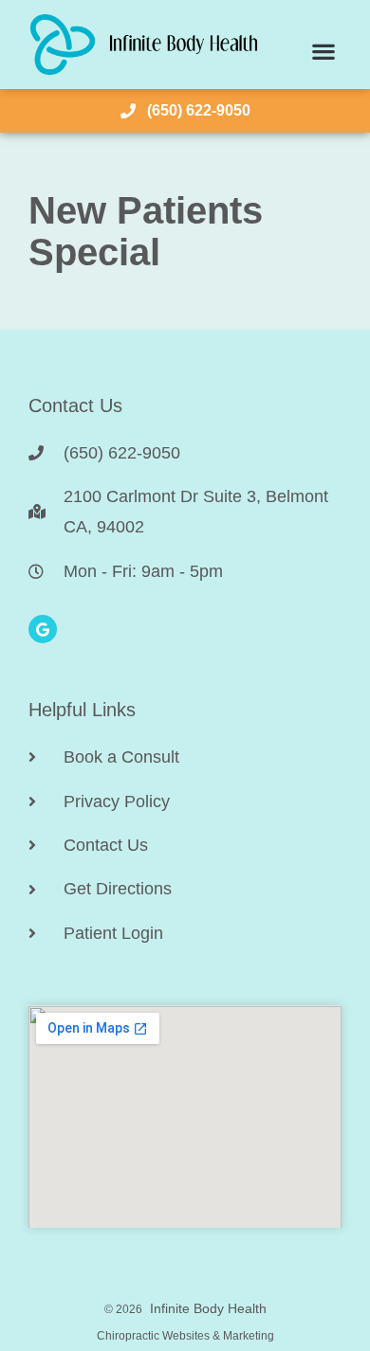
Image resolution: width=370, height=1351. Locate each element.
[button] (323, 51)
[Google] (42, 629)
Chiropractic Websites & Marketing (185, 1335)
